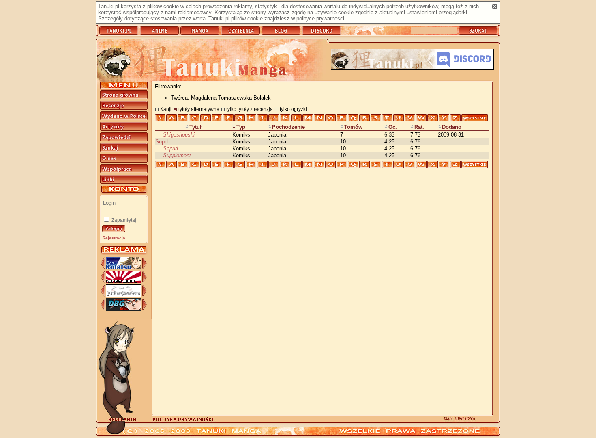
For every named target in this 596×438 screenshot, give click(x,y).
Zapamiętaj (123, 220)
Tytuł (195, 127)
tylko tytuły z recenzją (249, 109)
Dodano (451, 127)
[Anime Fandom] (123, 295)
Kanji (166, 109)
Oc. (392, 127)
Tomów (353, 127)
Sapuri (170, 148)
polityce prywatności (320, 18)
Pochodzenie (288, 127)
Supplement (177, 155)
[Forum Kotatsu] (123, 268)
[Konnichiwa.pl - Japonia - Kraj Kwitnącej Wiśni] (123, 281)
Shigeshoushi (179, 135)
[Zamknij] (494, 6)
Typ (240, 127)
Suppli (162, 142)
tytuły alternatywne (198, 109)
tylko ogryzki (293, 109)
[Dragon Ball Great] (123, 309)
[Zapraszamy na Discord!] (412, 60)
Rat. (419, 127)
